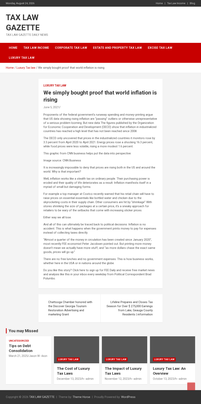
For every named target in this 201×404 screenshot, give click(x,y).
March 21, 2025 (18, 355)
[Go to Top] (191, 386)
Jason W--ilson (38, 355)
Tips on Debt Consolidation (21, 348)
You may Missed (23, 330)
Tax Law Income (176, 3)
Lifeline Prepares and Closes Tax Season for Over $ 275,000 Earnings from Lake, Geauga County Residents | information (130, 308)
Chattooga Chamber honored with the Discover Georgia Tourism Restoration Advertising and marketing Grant (70, 308)
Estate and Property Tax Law (117, 47)
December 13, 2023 (69, 378)
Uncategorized (19, 340)
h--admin (88, 378)
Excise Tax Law (160, 47)
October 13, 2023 (163, 378)
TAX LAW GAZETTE (42, 397)
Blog (192, 3)
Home (159, 3)
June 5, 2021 (51, 107)
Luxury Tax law (22, 57)
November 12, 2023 (117, 378)
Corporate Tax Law (71, 47)
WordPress (128, 397)
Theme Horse (81, 397)
